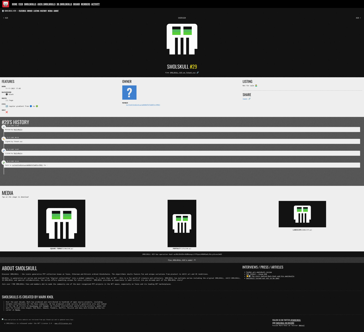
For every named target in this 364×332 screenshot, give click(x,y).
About (56, 10)
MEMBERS (85, 4)
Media (50, 10)
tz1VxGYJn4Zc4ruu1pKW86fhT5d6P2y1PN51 (143, 105)
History (43, 10)
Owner (30, 10)
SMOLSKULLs (30, 4)
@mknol (302, 325)
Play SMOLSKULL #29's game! (180, 260)
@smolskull (295, 320)
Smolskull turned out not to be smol (262, 278)
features (22, 10)
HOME (14, 4)
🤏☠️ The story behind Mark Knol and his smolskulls (270, 276)
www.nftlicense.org (63, 323)
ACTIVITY (95, 4)
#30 (357, 18)
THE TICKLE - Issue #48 (256, 274)
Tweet (245, 99)
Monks (17, 310)
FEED (20, 4)
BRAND (76, 4)
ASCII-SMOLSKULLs (46, 4)
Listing (36, 10)
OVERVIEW (182, 18)
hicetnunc (34, 306)
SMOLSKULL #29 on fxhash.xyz (183, 73)
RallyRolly (18, 129)
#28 (6, 18)
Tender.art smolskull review (259, 272)
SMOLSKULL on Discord (285, 322)
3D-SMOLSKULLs (64, 4)
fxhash (46, 306)
